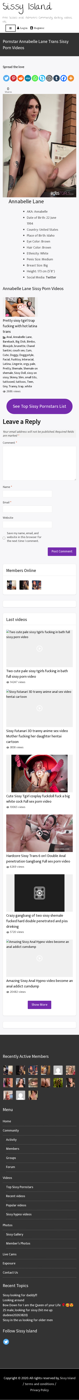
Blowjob (8, 346)
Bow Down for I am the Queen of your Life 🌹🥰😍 (38, 1305)
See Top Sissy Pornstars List (39, 406)
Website (8, 518)
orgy (26, 364)
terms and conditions (39, 1384)
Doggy (14, 355)
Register (39, 28)
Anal (9, 337)
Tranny (13, 386)
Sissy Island (68, 1378)
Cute (6, 355)
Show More (39, 1005)
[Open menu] (11, 28)
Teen (30, 381)
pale (32, 364)
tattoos (21, 381)
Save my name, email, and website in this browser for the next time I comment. (24, 537)
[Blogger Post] (49, 76)
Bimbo (31, 341)
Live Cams (10, 1254)
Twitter (51, 277)
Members (12, 1149)
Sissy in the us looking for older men (28, 1320)
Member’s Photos (18, 1243)
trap (21, 386)
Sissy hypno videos (19, 1214)
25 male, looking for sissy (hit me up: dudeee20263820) (28, 1313)
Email (7, 503)
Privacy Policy (39, 1390)
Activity (11, 1140)
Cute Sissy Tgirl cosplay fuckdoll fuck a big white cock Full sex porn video (38, 799)
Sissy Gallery (14, 1234)
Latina (7, 364)
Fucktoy (16, 359)
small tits (31, 377)
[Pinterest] (13, 76)
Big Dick (20, 341)
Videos (7, 1178)
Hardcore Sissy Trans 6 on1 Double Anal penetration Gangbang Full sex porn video (38, 859)
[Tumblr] (56, 76)
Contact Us (10, 1272)
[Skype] (42, 76)
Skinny (13, 377)
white (28, 386)
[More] (71, 76)
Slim (21, 377)
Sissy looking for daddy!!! (20, 1295)
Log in (23, 28)
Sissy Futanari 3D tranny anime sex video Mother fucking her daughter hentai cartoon (37, 736)
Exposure (9, 1263)
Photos (7, 1225)
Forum (10, 1167)
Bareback (8, 341)
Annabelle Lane (22, 337)
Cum (28, 350)
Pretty (7, 368)
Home (7, 1121)
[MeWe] (28, 76)
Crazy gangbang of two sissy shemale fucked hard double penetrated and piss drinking (37, 921)
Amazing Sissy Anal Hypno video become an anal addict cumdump (39, 983)
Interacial (27, 359)
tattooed (9, 381)
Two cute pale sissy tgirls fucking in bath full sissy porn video (37, 674)
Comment (10, 443)
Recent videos (15, 1196)
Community (11, 1130)
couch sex (19, 350)
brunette (19, 346)
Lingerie (17, 364)
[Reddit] (20, 76)
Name (7, 487)
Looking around (13, 1300)
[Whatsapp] (35, 76)
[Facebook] (63, 76)
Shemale (17, 368)
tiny (5, 386)
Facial (6, 359)
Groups (11, 1158)
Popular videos (16, 1205)
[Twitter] (6, 76)
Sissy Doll (20, 373)
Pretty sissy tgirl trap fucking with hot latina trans (20, 326)
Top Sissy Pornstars (19, 1187)
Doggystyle (26, 355)
